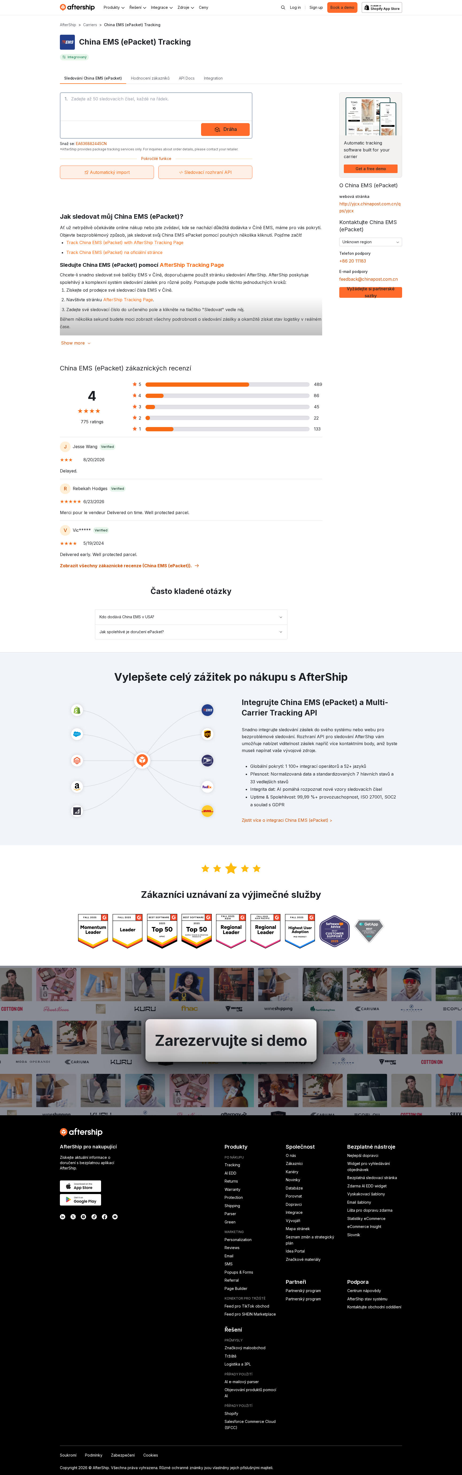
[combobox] (370, 242)
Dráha (230, 129)
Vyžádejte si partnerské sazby (371, 292)
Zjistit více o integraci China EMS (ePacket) (287, 820)
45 (316, 406)
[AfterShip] (78, 7)
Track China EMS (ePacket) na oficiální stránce (114, 252)
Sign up (316, 7)
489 (318, 384)
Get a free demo (371, 168)
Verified (107, 447)
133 (317, 429)
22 (316, 418)
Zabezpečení (123, 1455)
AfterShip (68, 24)
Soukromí (68, 1455)
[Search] (283, 7)
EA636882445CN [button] (91, 143)
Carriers (90, 24)
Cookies (150, 1455)
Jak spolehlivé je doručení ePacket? (131, 631)
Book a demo (342, 7)
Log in (295, 7)
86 (316, 395)
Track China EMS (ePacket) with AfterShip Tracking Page (124, 242)
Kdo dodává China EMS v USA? (126, 617)
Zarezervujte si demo (231, 1040)
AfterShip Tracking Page (192, 265)
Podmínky (93, 1455)
